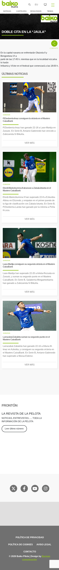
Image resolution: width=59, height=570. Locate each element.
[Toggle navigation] (52, 5)
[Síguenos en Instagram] (45, 489)
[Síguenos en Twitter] (13, 489)
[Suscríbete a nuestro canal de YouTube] (35, 489)
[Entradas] (44, 4)
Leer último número (14, 428)
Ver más (30, 143)
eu (35, 4)
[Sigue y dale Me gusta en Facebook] (24, 489)
